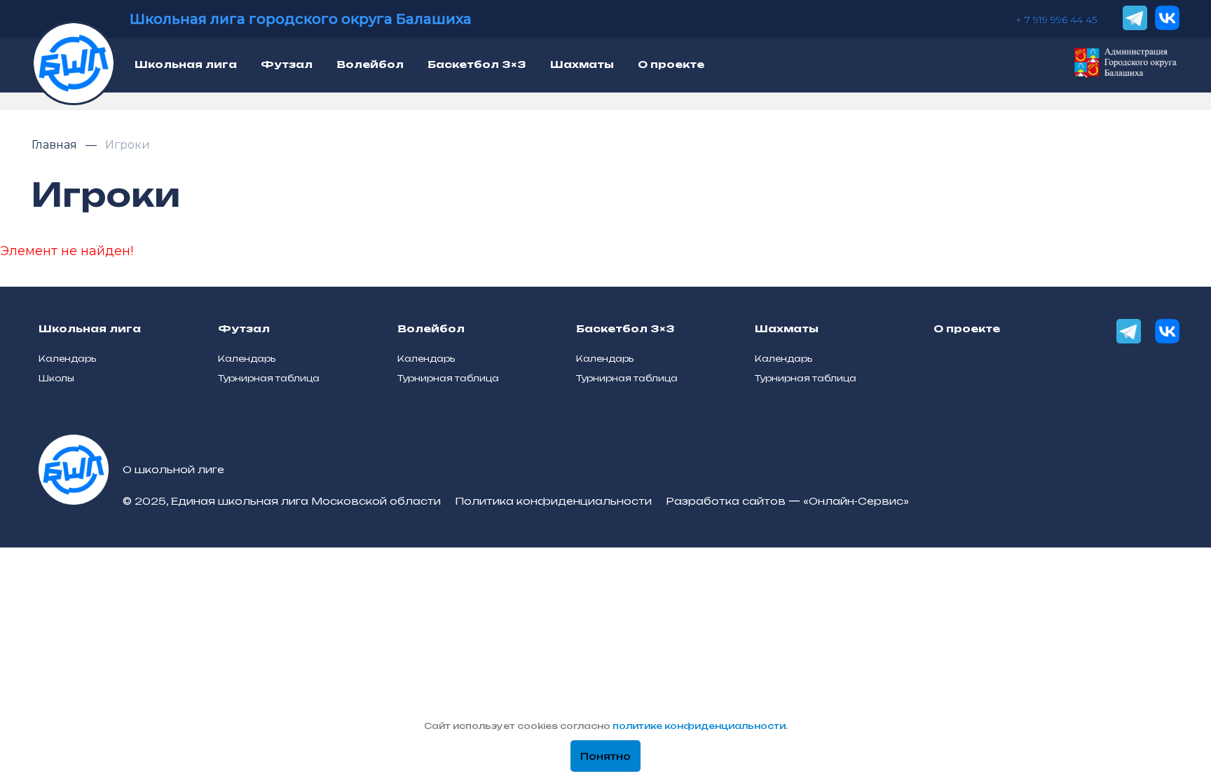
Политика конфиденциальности (553, 501)
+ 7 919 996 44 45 (1056, 19)
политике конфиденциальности (699, 726)
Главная (56, 144)
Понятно (605, 756)
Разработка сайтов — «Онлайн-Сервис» (787, 501)
